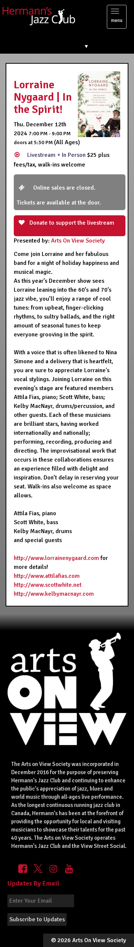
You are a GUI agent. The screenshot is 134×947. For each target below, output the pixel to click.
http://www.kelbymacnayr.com (54, 594)
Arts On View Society (78, 240)
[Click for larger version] (99, 103)
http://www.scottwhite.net (48, 585)
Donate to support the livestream (71, 223)
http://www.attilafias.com (47, 576)
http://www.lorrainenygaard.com (56, 558)
